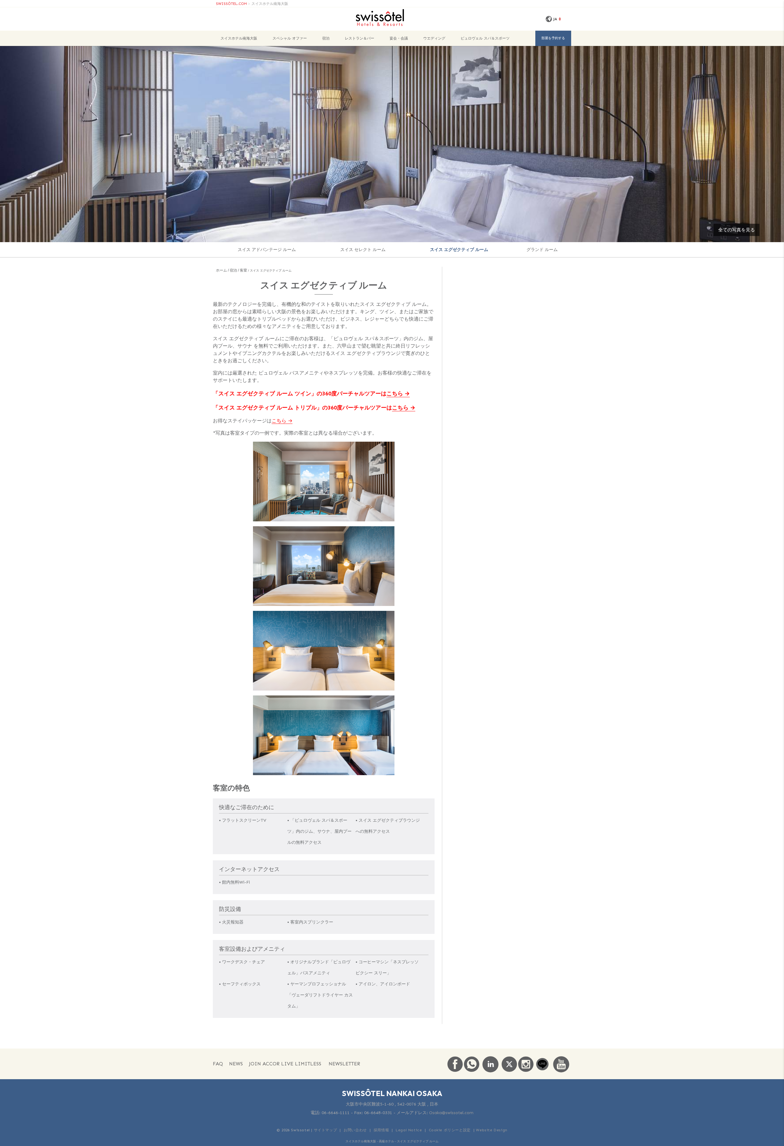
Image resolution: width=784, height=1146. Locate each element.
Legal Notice (409, 1130)
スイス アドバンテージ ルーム (267, 249)
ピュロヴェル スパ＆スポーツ (485, 38)
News (236, 1064)
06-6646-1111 (336, 1112)
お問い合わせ (355, 1130)
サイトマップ (325, 1130)
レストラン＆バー (359, 38)
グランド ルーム (542, 249)
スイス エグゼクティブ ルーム (459, 249)
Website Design (491, 1130)
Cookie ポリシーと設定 (450, 1130)
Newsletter (344, 1064)
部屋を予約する (553, 38)
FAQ (218, 1064)
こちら (394, 393)
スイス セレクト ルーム (363, 249)
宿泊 (326, 38)
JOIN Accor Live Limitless (285, 1064)
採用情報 (381, 1130)
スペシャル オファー (290, 38)
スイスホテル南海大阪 (269, 4)
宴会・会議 (399, 38)
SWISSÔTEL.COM (231, 4)
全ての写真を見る (736, 230)
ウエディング (434, 38)
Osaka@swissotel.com (451, 1112)
